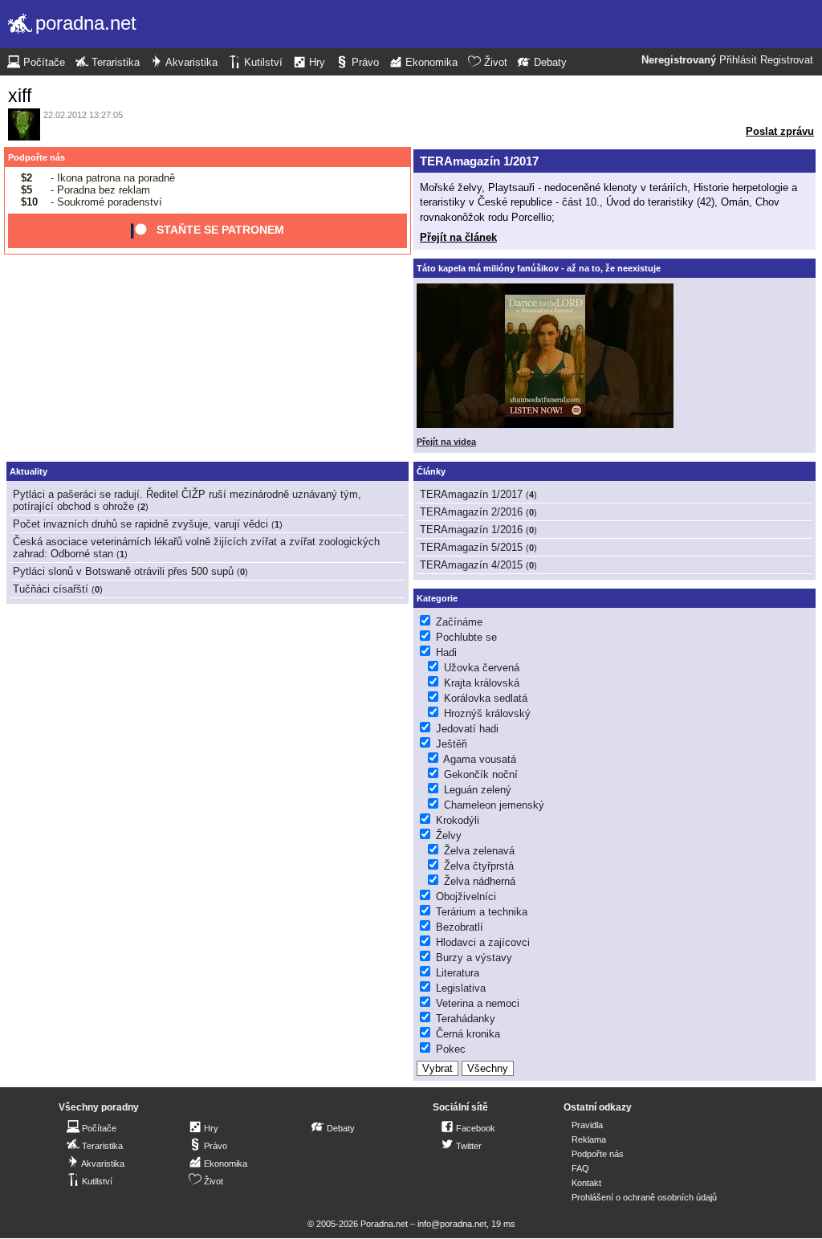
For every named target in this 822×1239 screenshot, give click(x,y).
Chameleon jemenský (494, 805)
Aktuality (28, 471)
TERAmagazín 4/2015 (471, 565)
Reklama (589, 1139)
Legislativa (461, 988)
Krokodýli (457, 820)
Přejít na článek (458, 237)
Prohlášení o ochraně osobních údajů (644, 1197)
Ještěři (451, 744)
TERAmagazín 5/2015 (471, 547)
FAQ (580, 1168)
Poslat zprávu (780, 131)
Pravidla (587, 1125)
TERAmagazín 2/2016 (471, 512)
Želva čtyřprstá (479, 866)
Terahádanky (465, 1019)
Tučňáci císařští (50, 589)
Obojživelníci (466, 897)
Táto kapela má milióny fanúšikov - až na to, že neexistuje (539, 268)
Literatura (457, 973)
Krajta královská (481, 683)
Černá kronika (468, 1034)
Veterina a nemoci (477, 1003)
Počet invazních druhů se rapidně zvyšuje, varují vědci (140, 524)
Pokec (451, 1049)
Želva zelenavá (479, 851)
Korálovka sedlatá (485, 698)
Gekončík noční (481, 774)
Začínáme (459, 622)
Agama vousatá (479, 759)
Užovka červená (481, 668)
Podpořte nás (36, 157)
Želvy (449, 835)
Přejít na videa (446, 441)
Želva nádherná (479, 881)
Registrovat (786, 60)
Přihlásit (738, 60)
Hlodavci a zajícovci (483, 942)
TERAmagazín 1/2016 (471, 530)
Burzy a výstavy (474, 958)
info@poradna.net (451, 1224)
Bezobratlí (459, 927)
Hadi (446, 652)
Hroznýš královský (487, 713)
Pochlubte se (466, 637)
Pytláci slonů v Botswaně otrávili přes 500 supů (123, 571)
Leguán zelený (477, 790)
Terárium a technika (481, 912)
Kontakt (586, 1183)
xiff (19, 95)
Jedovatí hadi (467, 729)
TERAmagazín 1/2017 (479, 161)
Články (431, 471)
